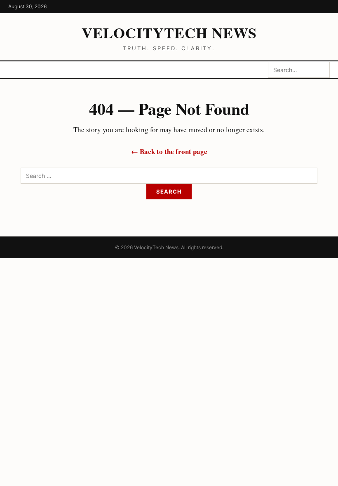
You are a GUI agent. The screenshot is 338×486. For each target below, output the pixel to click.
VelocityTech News (169, 32)
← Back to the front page (169, 151)
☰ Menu (28, 69)
